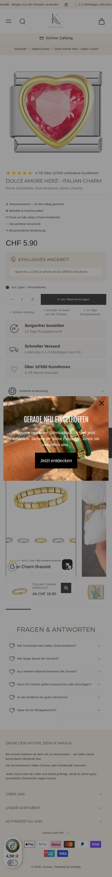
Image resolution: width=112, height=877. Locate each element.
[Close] (102, 403)
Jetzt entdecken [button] (56, 460)
